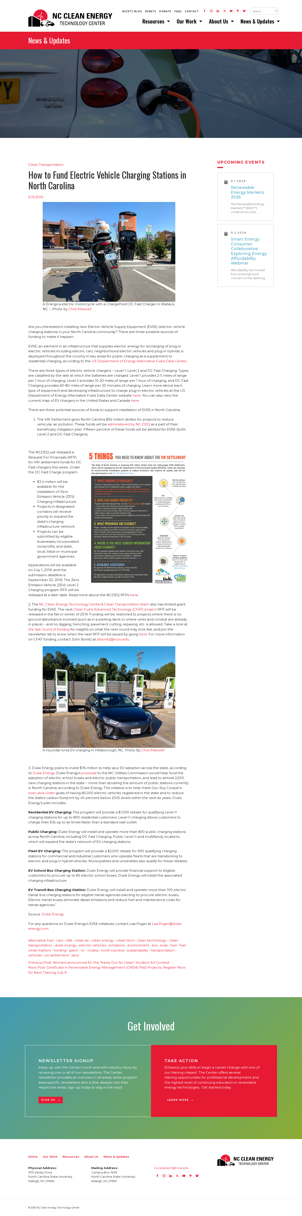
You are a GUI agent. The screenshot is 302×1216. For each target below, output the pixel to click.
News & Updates (258, 21)
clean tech (125, 940)
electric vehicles (92, 945)
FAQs (178, 11)
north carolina (112, 950)
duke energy (65, 945)
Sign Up (48, 1100)
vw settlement (56, 955)
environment (138, 945)
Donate (165, 11)
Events (150, 11)
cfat (69, 940)
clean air (82, 940)
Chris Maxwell (80, 309)
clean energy (103, 940)
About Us (219, 21)
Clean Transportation (45, 165)
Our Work (187, 21)
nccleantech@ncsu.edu (171, 1168)
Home (33, 1156)
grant (73, 950)
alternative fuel (41, 940)
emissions (117, 945)
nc (82, 950)
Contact (192, 11)
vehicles (35, 955)
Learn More (178, 1100)
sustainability (137, 950)
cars (59, 940)
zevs (75, 955)
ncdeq (92, 950)
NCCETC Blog (132, 11)
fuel (173, 945)
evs (154, 945)
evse (164, 945)
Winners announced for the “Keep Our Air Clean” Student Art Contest (98, 962)
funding (60, 950)
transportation (162, 950)
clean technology (151, 940)
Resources (154, 21)
